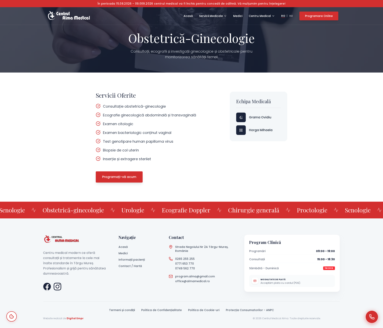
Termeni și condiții (122, 310)
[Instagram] (57, 287)
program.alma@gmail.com (195, 276)
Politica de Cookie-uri (203, 310)
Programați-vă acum (119, 177)
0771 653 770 (184, 264)
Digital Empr (75, 318)
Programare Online (319, 16)
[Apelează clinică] (371, 316)
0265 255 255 (185, 259)
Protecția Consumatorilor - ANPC (250, 310)
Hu (291, 16)
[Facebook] (47, 287)
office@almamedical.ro (192, 281)
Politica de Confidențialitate (161, 310)
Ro (283, 16)
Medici (237, 16)
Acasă (188, 16)
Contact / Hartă (130, 266)
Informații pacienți (131, 260)
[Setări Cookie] (11, 316)
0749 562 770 (185, 268)
